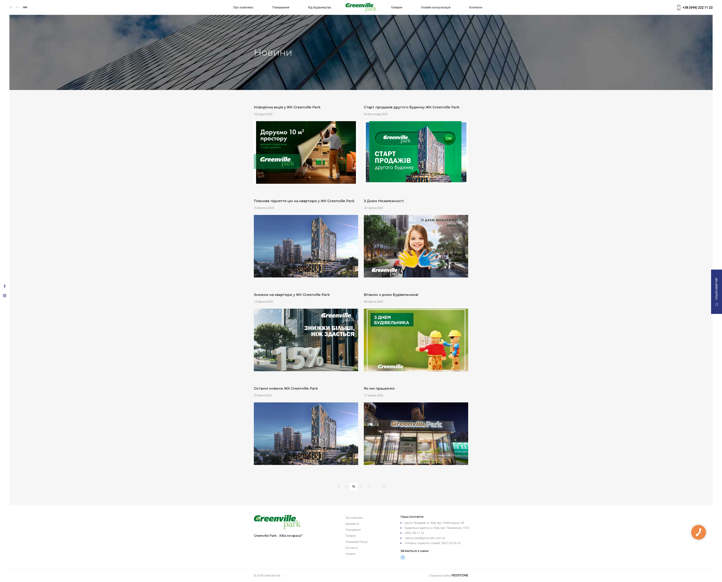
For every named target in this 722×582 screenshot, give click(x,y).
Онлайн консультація (435, 7)
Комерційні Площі (356, 541)
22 (383, 486)
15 (353, 486)
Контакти (475, 7)
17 (368, 486)
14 (345, 486)
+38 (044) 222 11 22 (698, 7)
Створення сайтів (440, 575)
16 (361, 486)
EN (10, 7)
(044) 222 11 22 (414, 533)
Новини (350, 553)
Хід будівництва (319, 7)
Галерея (396, 7)
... (376, 486)
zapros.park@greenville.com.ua (425, 538)
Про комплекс (243, 7)
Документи (352, 523)
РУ (17, 7)
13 (338, 486)
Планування (280, 7)
